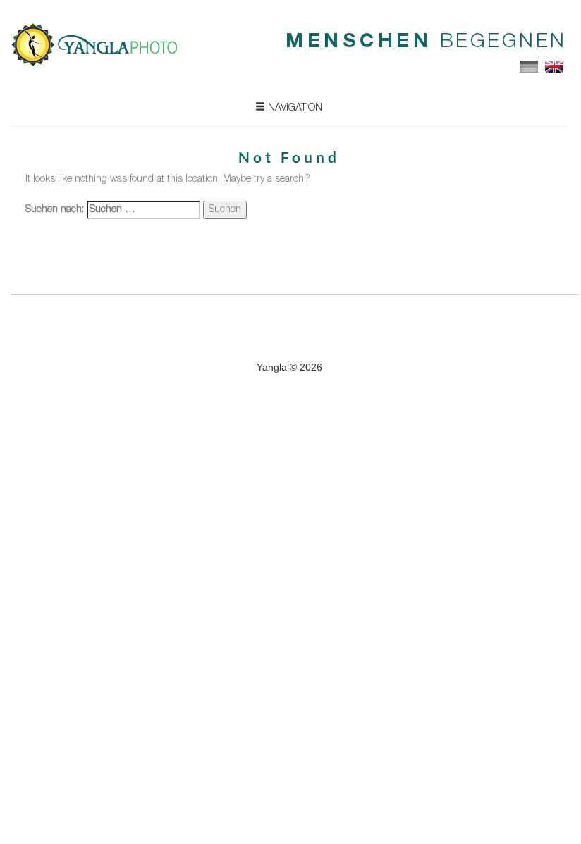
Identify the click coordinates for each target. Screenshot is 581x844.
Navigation (293, 108)
